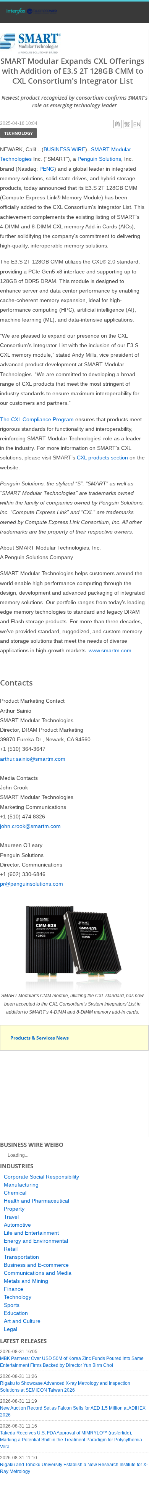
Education (16, 1313)
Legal (10, 1329)
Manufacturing (21, 1185)
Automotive (17, 1225)
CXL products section (102, 457)
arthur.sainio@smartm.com (32, 759)
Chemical (15, 1193)
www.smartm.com (110, 650)
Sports (11, 1305)
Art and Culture (22, 1321)
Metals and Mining (26, 1281)
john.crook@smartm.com (30, 826)
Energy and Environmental (36, 1241)
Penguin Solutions (99, 159)
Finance (13, 1289)
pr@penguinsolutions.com (31, 884)
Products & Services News (39, 1038)
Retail (11, 1249)
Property (14, 1209)
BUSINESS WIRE (64, 149)
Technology (18, 133)
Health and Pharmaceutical (36, 1201)
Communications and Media (37, 1273)
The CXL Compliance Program (37, 419)
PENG (46, 169)
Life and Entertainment (31, 1233)
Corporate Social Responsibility (41, 1177)
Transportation (21, 1257)
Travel (11, 1217)
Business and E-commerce (36, 1265)
